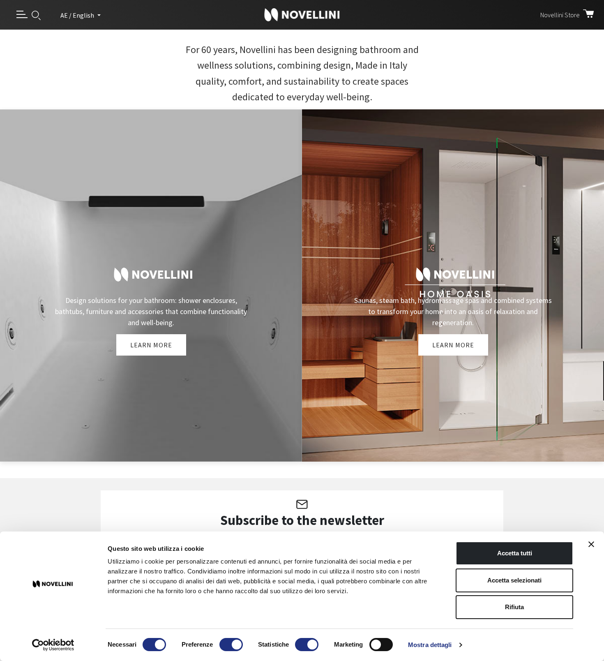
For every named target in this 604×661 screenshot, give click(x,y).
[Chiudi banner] (591, 544)
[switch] (231, 644)
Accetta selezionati (514, 580)
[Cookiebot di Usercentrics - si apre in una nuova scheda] (53, 645)
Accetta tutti (514, 553)
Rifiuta (514, 606)
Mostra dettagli (430, 644)
